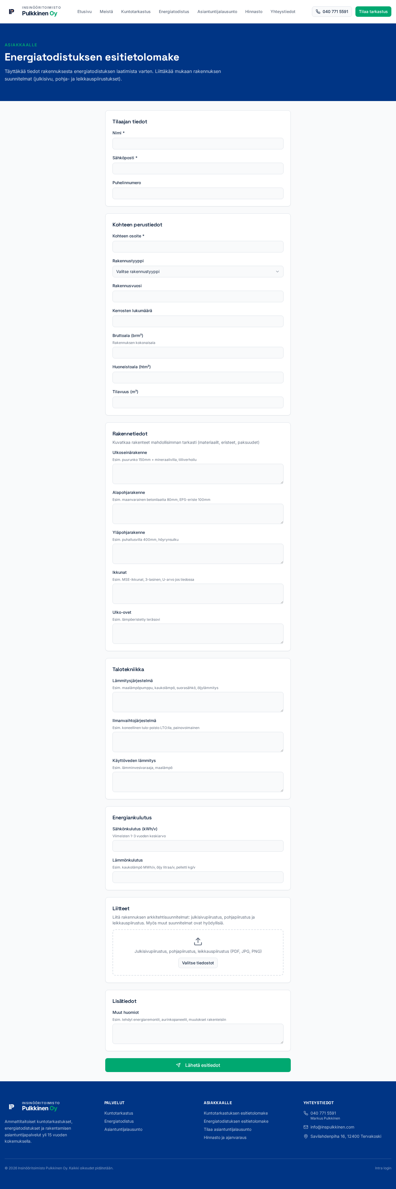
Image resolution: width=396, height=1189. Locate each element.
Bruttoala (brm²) (127, 335)
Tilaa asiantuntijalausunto (227, 1129)
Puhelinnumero (126, 182)
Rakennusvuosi (127, 285)
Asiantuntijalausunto (217, 11)
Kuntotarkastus (136, 11)
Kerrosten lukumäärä (132, 310)
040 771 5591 (335, 11)
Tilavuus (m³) (125, 391)
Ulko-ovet (121, 612)
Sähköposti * (124, 157)
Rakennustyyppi (128, 260)
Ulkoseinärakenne (129, 452)
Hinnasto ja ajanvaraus (225, 1137)
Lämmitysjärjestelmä (132, 680)
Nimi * (118, 132)
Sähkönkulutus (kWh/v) (134, 828)
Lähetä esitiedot (202, 1065)
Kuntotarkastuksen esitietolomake (236, 1113)
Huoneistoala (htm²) (131, 366)
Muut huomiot (125, 1012)
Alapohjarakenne (128, 492)
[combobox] (198, 271)
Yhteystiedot (282, 11)
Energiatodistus (174, 11)
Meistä (106, 11)
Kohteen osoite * (128, 235)
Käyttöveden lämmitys (134, 760)
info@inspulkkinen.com (332, 1126)
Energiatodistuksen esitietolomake (236, 1121)
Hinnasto (253, 11)
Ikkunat (119, 572)
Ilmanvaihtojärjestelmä (134, 720)
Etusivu (84, 11)
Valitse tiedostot (198, 962)
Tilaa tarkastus (373, 11)
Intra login (383, 1168)
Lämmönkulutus (127, 860)
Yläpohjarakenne (128, 532)
